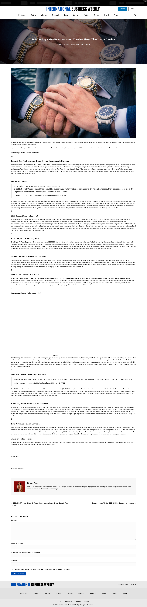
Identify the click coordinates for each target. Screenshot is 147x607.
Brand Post (75, 44)
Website (14, 561)
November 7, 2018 (58, 195)
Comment (14, 520)
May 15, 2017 (59, 383)
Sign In (133, 585)
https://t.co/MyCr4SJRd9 (121, 379)
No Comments (86, 44)
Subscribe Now (123, 585)
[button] (122, 9)
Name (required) (17, 543)
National (20, 468)
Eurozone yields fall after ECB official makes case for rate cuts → (114, 503)
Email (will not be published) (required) (25, 552)
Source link (15, 456)
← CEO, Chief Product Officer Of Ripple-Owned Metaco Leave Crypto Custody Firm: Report (40, 504)
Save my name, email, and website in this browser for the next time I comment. (42, 569)
